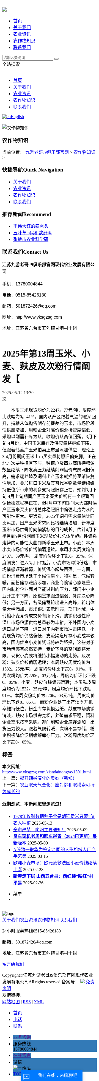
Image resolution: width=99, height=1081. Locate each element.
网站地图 (11, 1001)
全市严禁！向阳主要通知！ (39, 829)
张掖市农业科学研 (30, 239)
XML (39, 1001)
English (17, 116)
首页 (17, 21)
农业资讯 (22, 34)
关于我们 (22, 27)
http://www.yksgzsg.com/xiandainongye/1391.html (46, 772)
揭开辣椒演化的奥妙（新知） (48, 778)
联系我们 (22, 47)
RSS (27, 1001)
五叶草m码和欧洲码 (32, 232)
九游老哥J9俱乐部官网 (47, 152)
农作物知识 (24, 40)
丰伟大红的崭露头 (30, 226)
